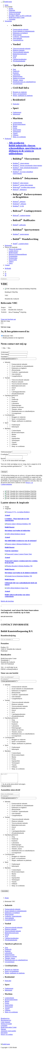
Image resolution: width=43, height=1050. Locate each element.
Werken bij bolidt (6, 1024)
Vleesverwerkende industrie (21, 48)
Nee (30, 466)
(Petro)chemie (17, 35)
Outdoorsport (17, 112)
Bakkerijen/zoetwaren (20, 54)
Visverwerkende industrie (21, 52)
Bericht (3, 458)
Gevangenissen (17, 83)
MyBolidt (8, 268)
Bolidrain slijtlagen (19, 204)
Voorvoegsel (5, 354)
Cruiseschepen (17, 122)
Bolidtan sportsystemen (21, 234)
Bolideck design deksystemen (23, 185)
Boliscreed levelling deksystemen (24, 187)
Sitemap (3, 1029)
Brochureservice (6, 1020)
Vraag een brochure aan (8, 319)
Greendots (12, 19)
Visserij (15, 133)
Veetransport (17, 131)
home (6, 5)
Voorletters (4, 356)
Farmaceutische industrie (20, 29)
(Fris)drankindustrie (19, 61)
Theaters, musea (18, 80)
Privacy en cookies (7, 1034)
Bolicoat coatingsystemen (21, 215)
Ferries (15, 128)
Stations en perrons (19, 78)
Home (7, 898)
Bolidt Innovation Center (16, 17)
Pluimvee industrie (18, 50)
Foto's (11, 263)
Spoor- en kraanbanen (20, 94)
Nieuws (15, 249)
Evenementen (13, 256)
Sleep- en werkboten (19, 137)
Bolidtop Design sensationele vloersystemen (27, 165)
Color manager (5, 1022)
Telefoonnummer (6, 452)
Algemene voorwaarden (8, 1031)
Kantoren (16, 73)
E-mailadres (5, 454)
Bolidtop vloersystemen (21, 163)
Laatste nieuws (13, 251)
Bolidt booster (13, 252)
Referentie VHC (8, 336)
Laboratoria (16, 75)
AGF (14, 57)
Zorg (14, 69)
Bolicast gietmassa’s (20, 189)
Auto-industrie (17, 38)
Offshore (15, 135)
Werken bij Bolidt (14, 14)
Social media (13, 260)
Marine (15, 126)
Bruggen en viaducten (20, 92)
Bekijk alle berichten (7, 601)
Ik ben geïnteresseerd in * (9, 358)
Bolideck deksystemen (20, 183)
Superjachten (17, 130)
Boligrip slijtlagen (19, 201)
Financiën (12, 10)
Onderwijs (16, 71)
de (5, 275)
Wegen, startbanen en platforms (23, 95)
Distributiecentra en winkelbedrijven (24, 82)
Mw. (9, 348)
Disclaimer (4, 1032)
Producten (8, 138)
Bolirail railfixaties (19, 225)
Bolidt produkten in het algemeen (13, 338)
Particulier (16, 104)
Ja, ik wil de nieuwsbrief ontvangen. (14, 460)
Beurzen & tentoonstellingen (18, 254)
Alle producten (25, 148)
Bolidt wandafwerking (20, 244)
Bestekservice (5, 1018)
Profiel (11, 8)
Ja (26, 466)
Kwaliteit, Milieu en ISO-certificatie (20, 16)
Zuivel (15, 56)
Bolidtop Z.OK (18, 206)
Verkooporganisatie (15, 12)
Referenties (8, 245)
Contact (7, 265)
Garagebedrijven (18, 40)
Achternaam (5, 352)
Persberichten (13, 258)
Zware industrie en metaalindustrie (23, 31)
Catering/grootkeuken (19, 59)
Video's (11, 261)
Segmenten (8, 21)
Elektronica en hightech (20, 33)
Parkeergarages (17, 76)
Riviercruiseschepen (19, 124)
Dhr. (4, 348)
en (5, 273)
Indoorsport (16, 114)
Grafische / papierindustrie (21, 36)
